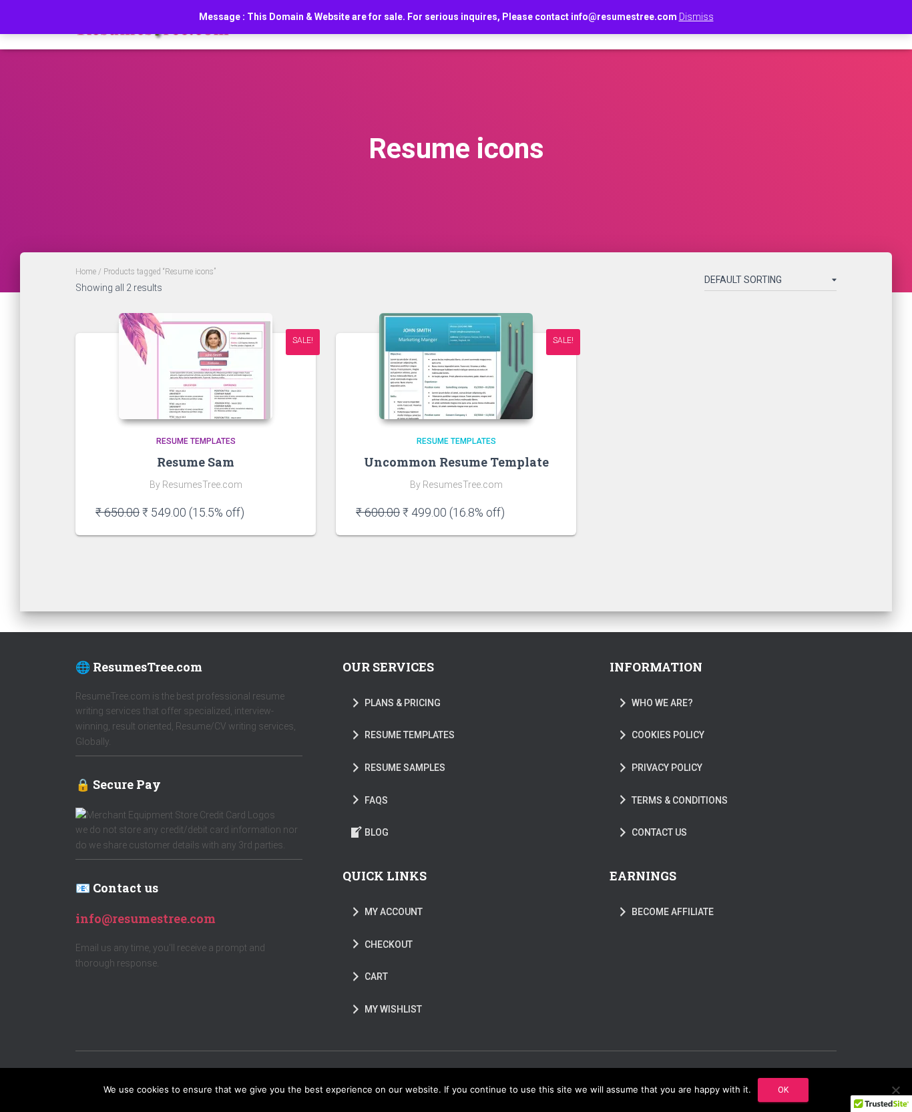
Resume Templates (196, 441)
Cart (376, 976)
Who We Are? (662, 703)
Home (85, 271)
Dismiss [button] (696, 16)
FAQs (376, 800)
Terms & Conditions (680, 800)
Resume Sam (195, 462)
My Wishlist (393, 1009)
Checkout (389, 944)
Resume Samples (405, 767)
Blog (377, 832)
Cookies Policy (668, 735)
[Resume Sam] (195, 366)
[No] (895, 1090)
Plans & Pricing (403, 703)
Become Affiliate (673, 911)
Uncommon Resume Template (456, 462)
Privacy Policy (667, 767)
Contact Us (659, 832)
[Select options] (289, 512)
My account (394, 911)
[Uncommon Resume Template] (456, 366)
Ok (783, 1090)
